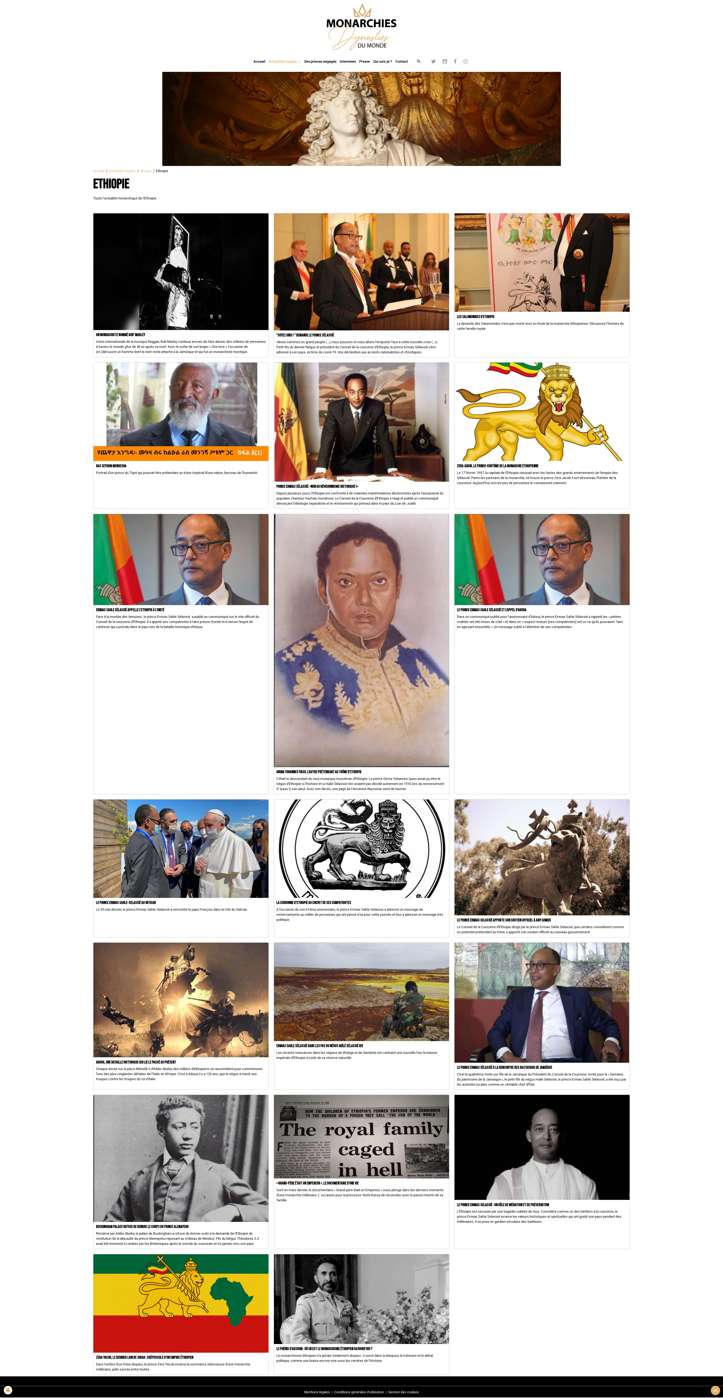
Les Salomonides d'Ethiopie (475, 316)
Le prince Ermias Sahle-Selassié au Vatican (126, 902)
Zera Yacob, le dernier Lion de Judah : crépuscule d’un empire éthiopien (144, 1357)
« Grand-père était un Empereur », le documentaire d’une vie (317, 1183)
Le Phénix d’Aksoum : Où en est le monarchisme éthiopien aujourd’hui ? (324, 1348)
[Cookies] (8, 1390)
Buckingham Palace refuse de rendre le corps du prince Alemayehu (142, 1226)
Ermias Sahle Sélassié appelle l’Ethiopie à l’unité (130, 610)
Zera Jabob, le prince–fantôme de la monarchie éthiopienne (497, 466)
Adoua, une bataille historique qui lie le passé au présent (136, 1062)
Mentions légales (317, 1392)
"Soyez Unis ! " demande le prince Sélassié (305, 335)
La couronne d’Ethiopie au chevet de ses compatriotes (313, 902)
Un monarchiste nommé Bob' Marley (120, 334)
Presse (364, 61)
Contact (401, 61)
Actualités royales (283, 61)
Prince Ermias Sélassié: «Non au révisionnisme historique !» (317, 486)
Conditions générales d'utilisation (359, 1392)
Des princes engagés (320, 61)
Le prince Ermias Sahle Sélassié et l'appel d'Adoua (491, 610)
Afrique (145, 171)
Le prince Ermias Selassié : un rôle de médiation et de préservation (503, 1205)
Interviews (348, 61)
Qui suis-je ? (382, 61)
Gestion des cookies (403, 1392)
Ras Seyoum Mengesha (111, 466)
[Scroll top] (715, 1390)
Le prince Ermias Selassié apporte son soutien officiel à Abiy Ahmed (504, 920)
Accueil (259, 61)
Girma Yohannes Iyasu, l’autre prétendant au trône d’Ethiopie (319, 772)
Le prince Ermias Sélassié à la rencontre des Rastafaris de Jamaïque (504, 1067)
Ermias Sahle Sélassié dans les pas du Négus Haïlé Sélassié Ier (319, 1046)
